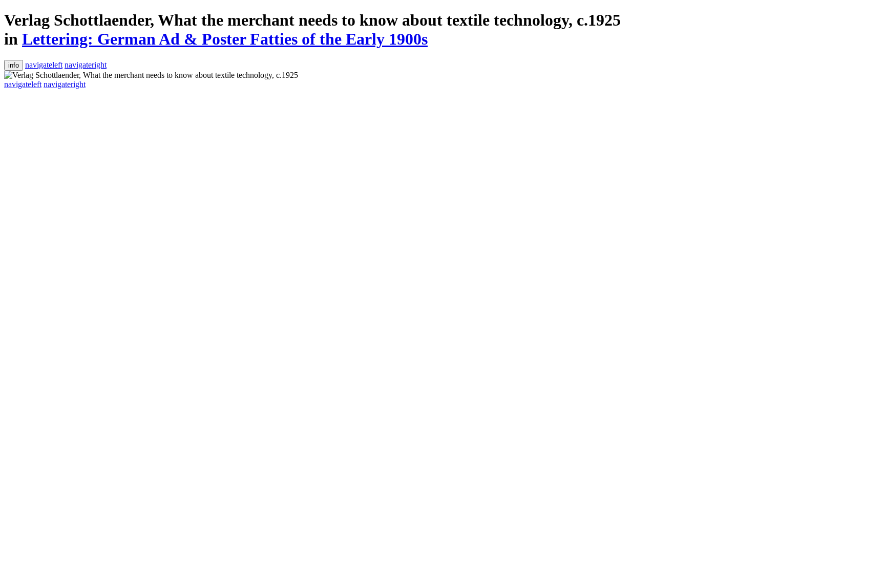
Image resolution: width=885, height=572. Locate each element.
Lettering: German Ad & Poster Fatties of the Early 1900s (225, 39)
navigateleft (43, 64)
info (13, 65)
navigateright (86, 64)
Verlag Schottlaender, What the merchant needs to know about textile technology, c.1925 (312, 20)
